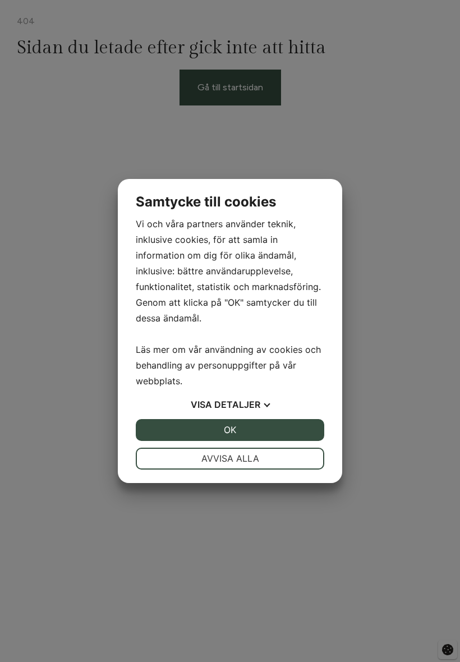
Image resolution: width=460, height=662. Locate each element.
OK (230, 429)
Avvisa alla (230, 458)
